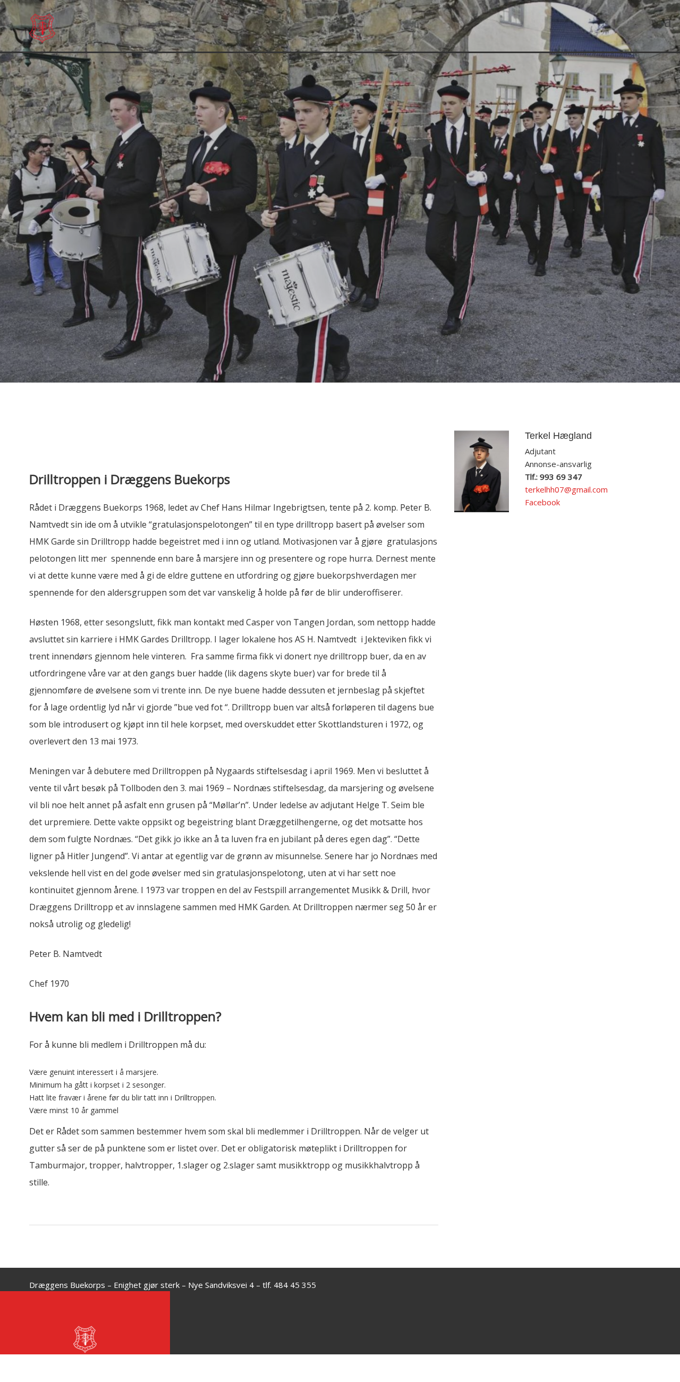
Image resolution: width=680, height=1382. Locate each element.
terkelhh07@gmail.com (566, 489)
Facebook (542, 502)
